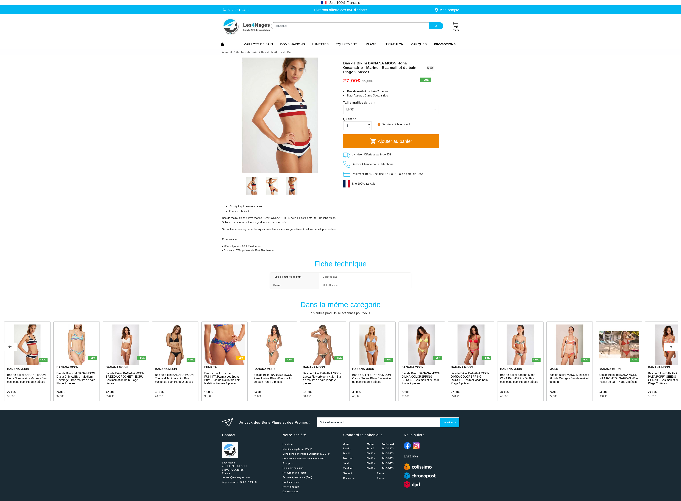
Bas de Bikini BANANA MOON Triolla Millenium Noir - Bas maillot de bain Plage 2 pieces (174, 378)
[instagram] (416, 445)
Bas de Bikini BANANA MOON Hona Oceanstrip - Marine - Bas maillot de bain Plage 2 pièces (27, 378)
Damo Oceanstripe (376, 95)
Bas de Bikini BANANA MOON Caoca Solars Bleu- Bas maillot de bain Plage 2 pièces (372, 378)
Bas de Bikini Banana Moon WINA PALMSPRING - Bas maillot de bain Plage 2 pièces (519, 378)
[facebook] (407, 445)
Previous (10, 347)
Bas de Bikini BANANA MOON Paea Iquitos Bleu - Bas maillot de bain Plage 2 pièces (273, 378)
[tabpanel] (27, 361)
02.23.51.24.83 (238, 10)
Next (671, 347)
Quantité (349, 119)
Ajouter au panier (391, 141)
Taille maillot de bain (359, 102)
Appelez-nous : (239, 482)
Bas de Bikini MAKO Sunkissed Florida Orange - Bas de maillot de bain (569, 378)
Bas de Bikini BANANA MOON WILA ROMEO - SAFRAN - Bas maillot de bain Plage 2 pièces (618, 378)
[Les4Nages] (246, 27)
